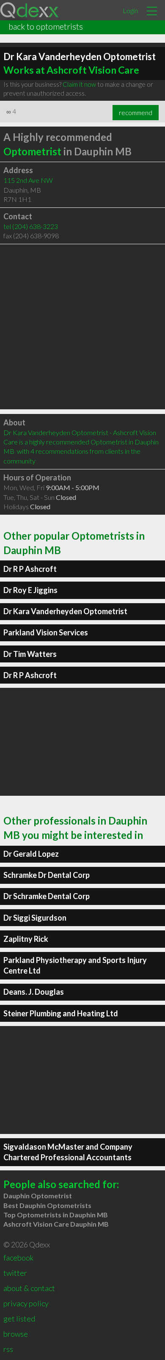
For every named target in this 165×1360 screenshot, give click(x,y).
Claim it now (79, 84)
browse (15, 1333)
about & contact (29, 1288)
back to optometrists (45, 26)
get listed (19, 1318)
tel (30, 226)
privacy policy (26, 1303)
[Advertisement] (82, 326)
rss (8, 1349)
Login (130, 10)
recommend (135, 112)
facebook (18, 1257)
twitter (15, 1272)
